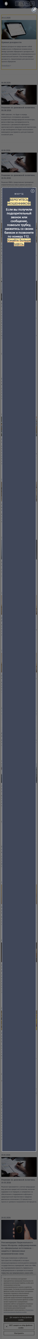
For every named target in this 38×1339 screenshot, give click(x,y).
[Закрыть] (32, 191)
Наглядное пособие (33, 9)
